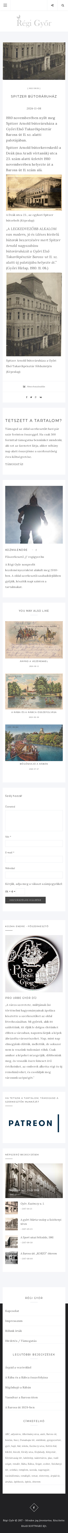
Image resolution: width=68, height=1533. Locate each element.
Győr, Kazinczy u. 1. (32, 1203)
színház (14, 1469)
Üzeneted (10, 806)
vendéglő (25, 1475)
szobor (46, 1463)
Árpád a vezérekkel (34, 661)
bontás (8, 1440)
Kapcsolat (12, 1311)
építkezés (19, 1481)
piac (50, 1457)
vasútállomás (12, 1475)
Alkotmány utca (30, 1434)
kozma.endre (16, 550)
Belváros (34, 88)
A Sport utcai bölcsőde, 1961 (37, 1237)
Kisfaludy (40, 1452)
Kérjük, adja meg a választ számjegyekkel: (34, 884)
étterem (36, 1481)
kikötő (8, 1452)
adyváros (16, 1434)
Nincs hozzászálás (36, 386)
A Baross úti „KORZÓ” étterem (39, 1253)
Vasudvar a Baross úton (21, 1397)
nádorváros (40, 1457)
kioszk (16, 1452)
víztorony (44, 1475)
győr (7, 1446)
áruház (9, 1481)
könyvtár (51, 1452)
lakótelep (28, 1457)
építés (28, 1481)
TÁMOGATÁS (14, 464)
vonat (35, 1475)
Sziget (38, 1463)
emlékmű (41, 1440)
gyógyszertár (54, 1440)
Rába (24, 1463)
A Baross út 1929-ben (20, 1407)
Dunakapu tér (27, 1440)
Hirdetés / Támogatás (21, 1341)
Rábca (31, 1463)
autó (42, 1434)
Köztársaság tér (13, 1457)
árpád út (55, 1475)
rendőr (16, 1463)
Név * (8, 836)
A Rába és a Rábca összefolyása (34, 712)
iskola (25, 1446)
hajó (13, 1446)
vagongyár (44, 1469)
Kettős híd (51, 1446)
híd (19, 1446)
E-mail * (9, 852)
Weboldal (10, 868)
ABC (7, 1434)
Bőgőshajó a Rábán (34, 763)
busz (16, 1440)
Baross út (51, 1434)
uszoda (33, 1469)
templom (23, 1469)
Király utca (27, 1452)
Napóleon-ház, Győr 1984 (24, 1190)
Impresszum (13, 1321)
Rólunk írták (13, 1331)
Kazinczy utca (36, 1446)
